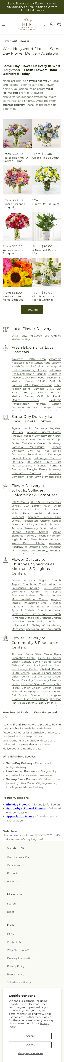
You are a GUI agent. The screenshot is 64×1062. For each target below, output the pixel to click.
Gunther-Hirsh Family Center (30, 699)
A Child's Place (48, 509)
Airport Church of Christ (29, 584)
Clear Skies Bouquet (45, 157)
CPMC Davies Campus (37, 385)
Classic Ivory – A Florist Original (43, 298)
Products (12, 873)
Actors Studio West (48, 524)
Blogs (10, 911)
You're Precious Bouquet (13, 252)
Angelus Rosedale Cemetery (29, 435)
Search (11, 903)
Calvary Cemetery (38, 439)
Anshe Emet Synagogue (44, 606)
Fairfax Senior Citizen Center (31, 687)
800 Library (32, 505)
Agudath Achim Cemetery (29, 428)
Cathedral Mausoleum (28, 447)
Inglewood (35, 335)
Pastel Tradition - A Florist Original (15, 159)
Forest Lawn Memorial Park (43, 476)
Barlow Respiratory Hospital (29, 370)
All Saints (53, 591)
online (14, 835)
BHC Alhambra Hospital (46, 366)
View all (32, 309)
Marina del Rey (21, 339)
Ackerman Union (22, 524)
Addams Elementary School (30, 528)
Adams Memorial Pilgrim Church (36, 580)
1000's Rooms (20, 502)
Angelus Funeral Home (44, 432)
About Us (13, 881)
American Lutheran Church (30, 595)
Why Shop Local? (18, 950)
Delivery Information (20, 958)
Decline (30, 1044)
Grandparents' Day (18, 857)
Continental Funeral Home (29, 454)
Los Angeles (53, 335)
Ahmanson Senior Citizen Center (32, 654)
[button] (43, 24)
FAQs (10, 934)
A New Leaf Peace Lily (44, 252)
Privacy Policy (16, 966)
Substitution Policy (19, 982)
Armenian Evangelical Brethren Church (36, 617)
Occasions (13, 865)
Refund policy (15, 974)
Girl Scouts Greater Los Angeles (36, 695)
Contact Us (14, 942)
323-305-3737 (44, 835)
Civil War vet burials (44, 450)
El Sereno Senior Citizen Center (41, 684)
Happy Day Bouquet (45, 204)
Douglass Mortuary (26, 473)
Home (6, 40)
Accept (30, 1035)
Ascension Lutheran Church (43, 629)
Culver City (19, 335)
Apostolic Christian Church (29, 610)
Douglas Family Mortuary (44, 469)
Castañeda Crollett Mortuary (41, 443)
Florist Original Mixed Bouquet (13, 298)
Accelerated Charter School (42, 520)
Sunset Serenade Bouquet (14, 205)
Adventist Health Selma (29, 359)
